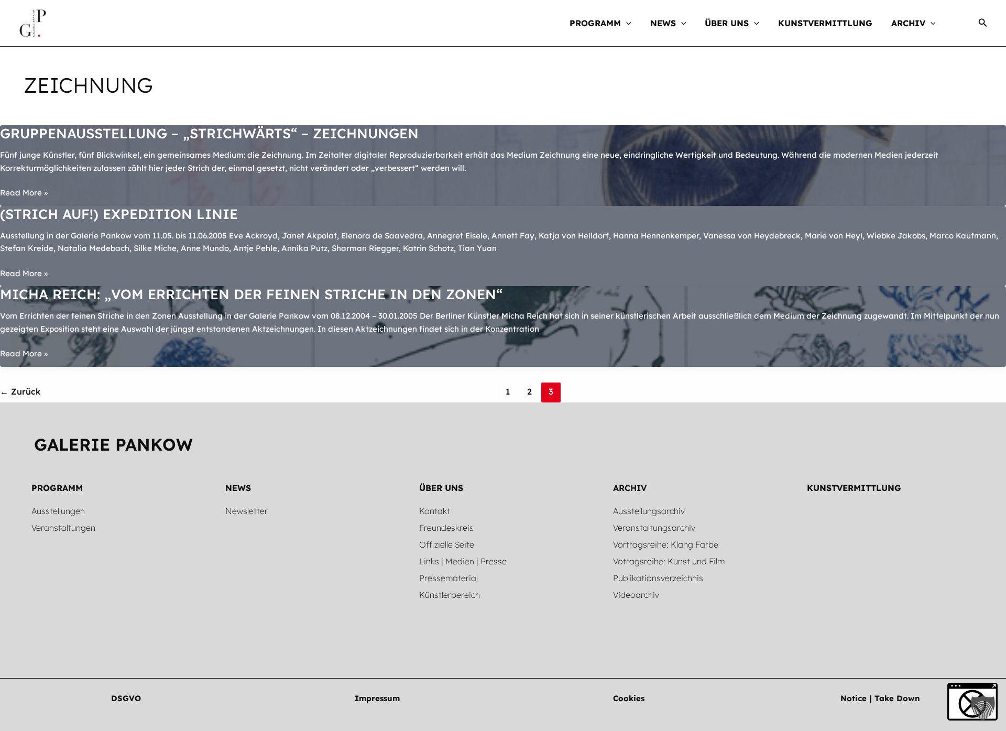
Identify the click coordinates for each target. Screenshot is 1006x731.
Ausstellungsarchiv (649, 511)
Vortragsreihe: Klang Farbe (665, 544)
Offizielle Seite (446, 544)
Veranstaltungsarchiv (654, 527)
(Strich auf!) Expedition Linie (119, 214)
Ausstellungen (58, 511)
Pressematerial (448, 578)
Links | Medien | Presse (463, 561)
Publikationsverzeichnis (658, 578)
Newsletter (246, 511)
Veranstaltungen (63, 527)
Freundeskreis (446, 527)
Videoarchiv (636, 595)
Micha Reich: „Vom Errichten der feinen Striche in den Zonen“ (251, 294)
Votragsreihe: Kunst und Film (669, 561)
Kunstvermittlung (854, 488)
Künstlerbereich (449, 595)
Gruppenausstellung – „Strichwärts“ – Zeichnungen (209, 133)
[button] (626, 23)
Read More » (24, 193)
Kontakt (434, 511)
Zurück (20, 391)
